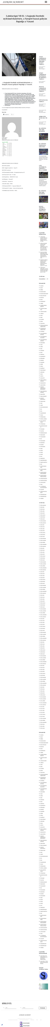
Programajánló (42, 436)
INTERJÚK (42, 350)
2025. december (43, 520)
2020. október (42, 636)
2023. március (42, 579)
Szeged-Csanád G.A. (43, 462)
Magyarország (42, 401)
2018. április (42, 692)
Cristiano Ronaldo (43, 311)
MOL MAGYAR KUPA (44, 407)
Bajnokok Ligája (43, 291)
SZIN (41, 464)
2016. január (42, 728)
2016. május (42, 726)
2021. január (42, 630)
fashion (41, 321)
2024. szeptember (43, 544)
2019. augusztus (43, 663)
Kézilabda (42, 360)
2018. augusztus (43, 685)
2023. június (42, 573)
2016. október (42, 720)
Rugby (41, 448)
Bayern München (43, 295)
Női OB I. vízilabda (43, 418)
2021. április (42, 624)
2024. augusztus (43, 546)
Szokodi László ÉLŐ (43, 478)
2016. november (43, 718)
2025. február (42, 534)
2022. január (42, 606)
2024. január (42, 559)
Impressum (32, 1019)
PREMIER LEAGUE (43, 432)
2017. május (42, 710)
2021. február (42, 628)
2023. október (42, 565)
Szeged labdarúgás (43, 460)
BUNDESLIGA (42, 301)
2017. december (43, 696)
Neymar (41, 414)
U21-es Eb (42, 489)
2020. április (42, 647)
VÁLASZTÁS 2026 (43, 494)
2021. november (43, 610)
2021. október (42, 612)
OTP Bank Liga (42, 423)
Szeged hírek (42, 458)
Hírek (41, 348)
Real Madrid (42, 442)
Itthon (41, 352)
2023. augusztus (43, 569)
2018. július (42, 687)
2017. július (42, 706)
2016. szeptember (43, 722)
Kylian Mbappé (42, 370)
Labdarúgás (42, 372)
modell (41, 405)
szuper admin (42, 955)
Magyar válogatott (43, 396)
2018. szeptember (43, 683)
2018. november (43, 679)
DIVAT (41, 315)
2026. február (42, 516)
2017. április (42, 712)
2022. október (42, 589)
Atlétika (41, 289)
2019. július (42, 665)
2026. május (42, 510)
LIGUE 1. (41, 375)
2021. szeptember (43, 614)
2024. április (42, 554)
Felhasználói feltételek (24, 1019)
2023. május (42, 575)
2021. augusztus (43, 616)
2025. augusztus (43, 522)
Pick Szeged (42, 428)
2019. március (42, 673)
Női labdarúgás (42, 416)
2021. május (42, 622)
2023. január (42, 583)
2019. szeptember (43, 661)
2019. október (42, 659)
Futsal (41, 344)
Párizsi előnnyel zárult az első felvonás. (44, 962)
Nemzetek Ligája (43, 412)
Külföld (41, 364)
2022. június (42, 597)
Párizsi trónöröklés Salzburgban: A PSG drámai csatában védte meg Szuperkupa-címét (44, 254)
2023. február (42, 581)
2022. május (42, 599)
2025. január (42, 536)
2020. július (42, 642)
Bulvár (41, 299)
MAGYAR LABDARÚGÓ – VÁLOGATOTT (43, 388)
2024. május (42, 552)
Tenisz (41, 484)
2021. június (42, 620)
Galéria (41, 346)
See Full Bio (4, 138)
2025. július (42, 524)
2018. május (42, 690)
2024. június (42, 550)
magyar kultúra (42, 384)
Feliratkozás (42, 1007)
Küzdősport (42, 368)
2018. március (42, 694)
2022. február (42, 604)
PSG (41, 438)
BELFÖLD (42, 297)
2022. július (42, 595)
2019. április (42, 671)
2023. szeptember (43, 567)
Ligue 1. (41, 373)
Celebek (41, 303)
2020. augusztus (43, 640)
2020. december (43, 632)
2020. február (42, 651)
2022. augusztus (43, 593)
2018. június (42, 688)
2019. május (42, 669)
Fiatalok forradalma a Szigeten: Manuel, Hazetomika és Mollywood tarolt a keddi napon (44, 262)
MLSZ (41, 403)
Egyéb (41, 317)
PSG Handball (42, 440)
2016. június (42, 724)
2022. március (42, 602)
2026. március (42, 514)
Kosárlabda (42, 362)
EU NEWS (42, 319)
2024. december (43, 538)
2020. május (42, 645)
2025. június (42, 526)
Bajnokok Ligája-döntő (44, 293)
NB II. (41, 411)
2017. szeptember (43, 702)
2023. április (42, 577)
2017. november (43, 698)
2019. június (42, 667)
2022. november (43, 587)
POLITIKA (42, 430)
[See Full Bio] (7, 138)
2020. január (42, 653)
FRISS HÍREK (42, 342)
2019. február (42, 675)
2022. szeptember (43, 591)
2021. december (43, 608)
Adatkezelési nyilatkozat (12, 1019)
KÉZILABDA (42, 358)
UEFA (41, 1019)
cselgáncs (42, 313)
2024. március (42, 555)
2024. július (42, 548)
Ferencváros (42, 323)
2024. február (42, 557)
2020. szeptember (43, 638)
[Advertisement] (25, 40)
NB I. (41, 409)
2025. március (42, 532)
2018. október (42, 681)
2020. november (43, 634)
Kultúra (41, 366)
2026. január (42, 518)
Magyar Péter (42, 394)
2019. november (43, 657)
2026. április (42, 512)
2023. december (43, 561)
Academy (41, 285)
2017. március (42, 714)
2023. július (42, 571)
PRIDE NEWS (42, 434)
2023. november (43, 563)
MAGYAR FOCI (43, 382)
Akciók (41, 287)
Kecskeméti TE (42, 356)
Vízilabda (41, 498)
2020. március (42, 649)
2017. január (42, 716)
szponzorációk (42, 482)
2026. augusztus (43, 505)
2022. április (42, 600)
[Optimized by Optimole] (2, 1024)
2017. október (42, 700)
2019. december (43, 655)
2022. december (43, 585)
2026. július (42, 507)
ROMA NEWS (42, 446)
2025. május (42, 528)
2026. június (42, 509)
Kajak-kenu (42, 354)
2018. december (43, 677)
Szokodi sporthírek (43, 480)
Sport (41, 456)
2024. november (43, 540)
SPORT (41, 450)
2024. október (42, 542)
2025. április (42, 530)
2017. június (42, 708)
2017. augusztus (43, 704)
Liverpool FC (42, 377)
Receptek (41, 444)
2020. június (42, 644)
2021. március (42, 626)
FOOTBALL (42, 331)
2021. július (42, 618)
